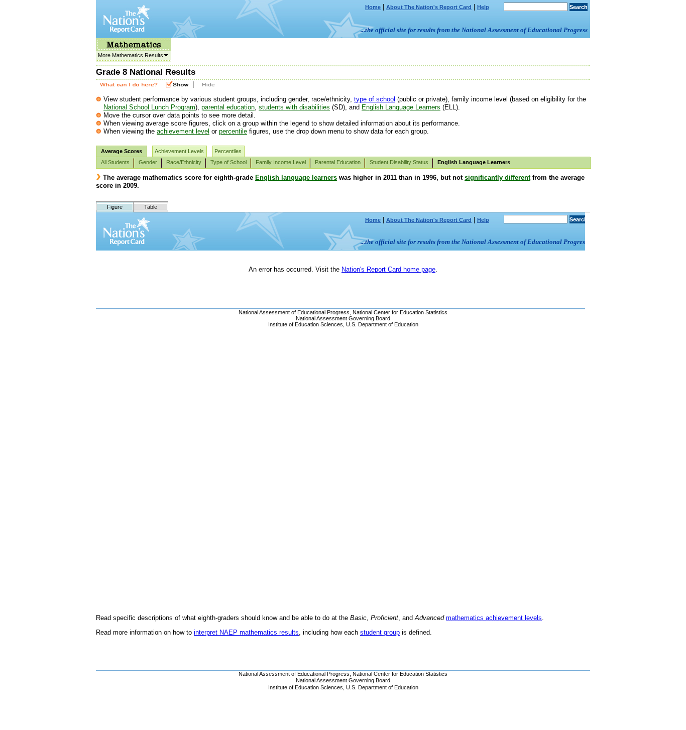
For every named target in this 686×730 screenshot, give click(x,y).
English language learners (296, 177)
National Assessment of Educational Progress (294, 674)
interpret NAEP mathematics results (246, 632)
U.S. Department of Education (382, 687)
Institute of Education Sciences (305, 687)
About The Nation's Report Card (429, 7)
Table (150, 207)
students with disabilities (294, 107)
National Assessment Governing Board (343, 680)
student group (380, 632)
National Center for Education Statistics (400, 674)
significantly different (497, 177)
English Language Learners (401, 107)
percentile (233, 131)
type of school (374, 99)
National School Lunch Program (149, 107)
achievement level (183, 131)
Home (373, 7)
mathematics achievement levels (494, 618)
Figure (115, 207)
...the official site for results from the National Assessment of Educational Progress (474, 30)
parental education (228, 107)
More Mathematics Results (129, 55)
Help (483, 7)
